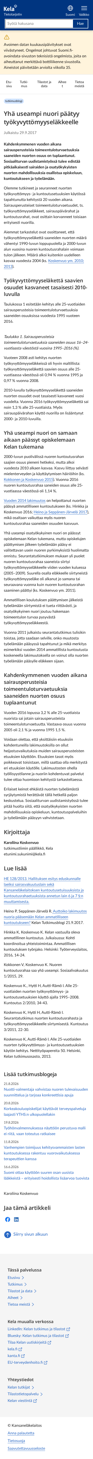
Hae (80, 24)
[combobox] (39, 23)
